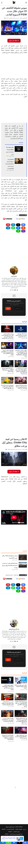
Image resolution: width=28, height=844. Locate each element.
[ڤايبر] (23, 231)
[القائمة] (26, 3)
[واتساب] (13, 228)
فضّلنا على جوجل (13, 40)
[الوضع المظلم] (2, 3)
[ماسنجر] (18, 228)
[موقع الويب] (17, 290)
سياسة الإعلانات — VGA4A (14, 831)
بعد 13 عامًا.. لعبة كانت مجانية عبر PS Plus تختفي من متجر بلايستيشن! (21, 335)
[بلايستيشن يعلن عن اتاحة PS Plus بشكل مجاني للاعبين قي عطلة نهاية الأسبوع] (7, 380)
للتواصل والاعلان (18, 829)
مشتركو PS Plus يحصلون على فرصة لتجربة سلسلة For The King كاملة (21, 387)
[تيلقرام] (8, 228)
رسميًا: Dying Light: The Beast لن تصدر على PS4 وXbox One (7, 370)
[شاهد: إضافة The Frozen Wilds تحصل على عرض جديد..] (19, 149)
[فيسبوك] (23, 224)
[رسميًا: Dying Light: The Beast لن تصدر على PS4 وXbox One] (7, 363)
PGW (17, 215)
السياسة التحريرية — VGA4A (8, 829)
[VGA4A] (14, 2)
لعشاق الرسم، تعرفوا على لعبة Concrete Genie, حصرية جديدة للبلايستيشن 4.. (9, 164)
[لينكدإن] (13, 224)
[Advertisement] (14, 66)
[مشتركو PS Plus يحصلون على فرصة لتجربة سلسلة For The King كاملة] (21, 380)
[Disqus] (14, 413)
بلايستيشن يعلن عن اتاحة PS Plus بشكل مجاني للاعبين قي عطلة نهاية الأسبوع (7, 387)
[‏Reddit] (23, 228)
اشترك (8, 308)
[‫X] (18, 224)
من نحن (24, 829)
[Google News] (20, 218)
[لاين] (18, 231)
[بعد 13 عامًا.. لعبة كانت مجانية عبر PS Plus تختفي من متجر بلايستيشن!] (21, 328)
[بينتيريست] (8, 224)
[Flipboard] (8, 219)
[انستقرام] (11, 290)
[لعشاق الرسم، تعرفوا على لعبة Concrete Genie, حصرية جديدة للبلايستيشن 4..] (19, 161)
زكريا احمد (14, 276)
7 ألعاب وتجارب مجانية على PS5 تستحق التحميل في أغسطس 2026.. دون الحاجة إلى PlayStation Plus (21, 353)
